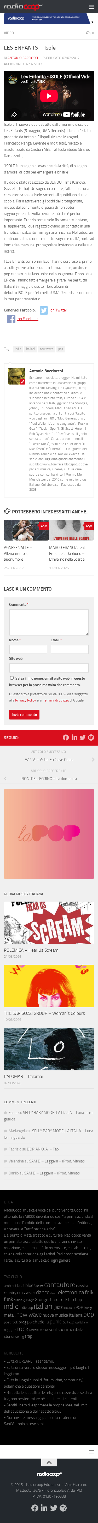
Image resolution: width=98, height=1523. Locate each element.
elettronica (71, 1292)
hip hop (75, 1299)
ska (45, 1330)
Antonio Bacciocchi (24, 58)
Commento (19, 604)
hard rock (58, 1299)
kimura (68, 1308)
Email (56, 640)
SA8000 (28, 1216)
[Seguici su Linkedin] (74, 737)
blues (30, 1285)
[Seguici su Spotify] (91, 737)
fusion (18, 1300)
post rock (11, 1322)
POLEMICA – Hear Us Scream (31, 950)
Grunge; (42, 1299)
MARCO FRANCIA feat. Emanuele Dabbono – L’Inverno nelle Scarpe (67, 553)
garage (28, 1299)
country (10, 1293)
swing (19, 1337)
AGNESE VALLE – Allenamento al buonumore (18, 553)
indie (18, 349)
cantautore (59, 1285)
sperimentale (70, 1329)
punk (55, 1321)
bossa (39, 1286)
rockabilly (35, 1330)
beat (21, 1285)
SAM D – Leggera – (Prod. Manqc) (57, 1161)
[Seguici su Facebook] (66, 737)
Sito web (16, 658)
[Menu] (91, 6)
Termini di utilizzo (56, 700)
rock (22, 1329)
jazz (59, 1307)
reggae (10, 1329)
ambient (10, 1286)
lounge (88, 1308)
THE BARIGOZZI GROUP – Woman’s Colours (44, 1013)
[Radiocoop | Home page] (30, 6)
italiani (30, 349)
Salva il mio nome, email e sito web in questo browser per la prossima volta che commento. (47, 681)
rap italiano (81, 1322)
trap (28, 1336)
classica (82, 1286)
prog (22, 1322)
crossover (26, 1292)
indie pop (26, 1307)
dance (43, 1292)
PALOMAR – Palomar (23, 1076)
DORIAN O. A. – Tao (43, 1149)
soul (53, 1329)
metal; (10, 1315)
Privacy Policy (25, 700)
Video (9, 33)
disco (53, 1293)
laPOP (77, 1307)
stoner (9, 1336)
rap (70, 1322)
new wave (46, 349)
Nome (15, 640)
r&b (64, 1322)
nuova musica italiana (62, 1315)
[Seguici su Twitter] (82, 737)
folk (89, 1292)
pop (60, 349)
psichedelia (38, 1322)
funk (8, 1299)
